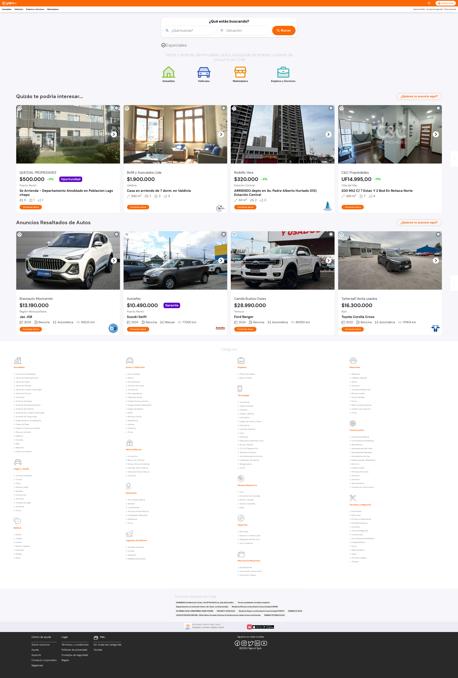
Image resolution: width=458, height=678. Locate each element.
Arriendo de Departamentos (28, 405)
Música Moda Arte (247, 485)
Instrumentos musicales (250, 496)
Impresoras (245, 425)
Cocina (19, 479)
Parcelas (19, 440)
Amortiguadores (135, 393)
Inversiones (356, 511)
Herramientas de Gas (361, 456)
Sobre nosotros (40, 644)
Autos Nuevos (134, 382)
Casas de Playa (22, 424)
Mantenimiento (358, 483)
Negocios (20, 447)
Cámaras (243, 410)
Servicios (355, 475)
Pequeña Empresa (359, 523)
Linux (242, 433)
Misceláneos (357, 444)
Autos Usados (134, 374)
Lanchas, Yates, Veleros (138, 468)
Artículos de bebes (136, 547)
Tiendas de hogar (23, 502)
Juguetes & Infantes (136, 540)
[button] (114, 134)
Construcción (357, 430)
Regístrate (37, 665)
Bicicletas (244, 531)
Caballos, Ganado (359, 378)
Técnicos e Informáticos (138, 511)
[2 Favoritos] (19, 108)
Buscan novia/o (358, 393)
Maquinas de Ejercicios (250, 539)
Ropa (18, 558)
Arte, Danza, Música (136, 499)
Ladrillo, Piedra (358, 468)
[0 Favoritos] (127, 108)
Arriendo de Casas (24, 401)
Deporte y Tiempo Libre (250, 535)
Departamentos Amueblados (28, 420)
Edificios (19, 436)
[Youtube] (264, 643)
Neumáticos (133, 420)
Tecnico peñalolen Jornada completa (253, 602)
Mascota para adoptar (362, 405)
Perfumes (20, 550)
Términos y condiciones (75, 644)
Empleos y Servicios (35, 9)
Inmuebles (6, 9)
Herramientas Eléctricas (362, 448)
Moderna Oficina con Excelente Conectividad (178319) (255, 607)
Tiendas (97, 649)
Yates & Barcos (134, 449)
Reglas (65, 660)
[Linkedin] (257, 643)
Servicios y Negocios (360, 504)
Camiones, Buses (135, 397)
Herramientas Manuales (362, 452)
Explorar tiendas (419, 9)
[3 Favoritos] (127, 234)
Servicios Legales (359, 558)
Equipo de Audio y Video (250, 421)
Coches (131, 551)
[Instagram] (244, 643)
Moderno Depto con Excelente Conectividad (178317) (261, 611)
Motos (130, 378)
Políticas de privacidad (74, 649)
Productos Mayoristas (361, 519)
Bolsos (18, 534)
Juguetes (132, 555)
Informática (245, 417)
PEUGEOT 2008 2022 (226, 611)
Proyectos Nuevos (24, 451)
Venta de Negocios (360, 530)
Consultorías (357, 534)
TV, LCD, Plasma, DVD (249, 448)
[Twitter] (250, 643)
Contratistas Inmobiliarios (363, 440)
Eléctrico (355, 464)
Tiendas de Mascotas (361, 389)
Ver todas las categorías (107, 644)
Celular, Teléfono (247, 413)
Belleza (17, 527)
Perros (354, 401)
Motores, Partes (135, 416)
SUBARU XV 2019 (295, 611)
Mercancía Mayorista (249, 560)
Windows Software (248, 452)
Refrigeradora (246, 464)
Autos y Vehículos (135, 367)
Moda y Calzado (23, 546)
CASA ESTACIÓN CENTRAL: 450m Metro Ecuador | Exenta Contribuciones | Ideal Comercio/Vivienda (218, 615)
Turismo (355, 561)
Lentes (19, 542)
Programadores (358, 542)
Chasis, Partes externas (138, 401)
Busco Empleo (246, 378)
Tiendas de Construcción (363, 487)
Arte (242, 492)
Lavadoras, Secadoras (249, 460)
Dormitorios (21, 495)
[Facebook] (237, 643)
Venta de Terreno (23, 393)
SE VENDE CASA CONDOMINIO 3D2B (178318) (194, 611)
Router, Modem (246, 444)
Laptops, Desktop (247, 429)
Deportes (242, 524)
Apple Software (246, 406)
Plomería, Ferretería (360, 472)
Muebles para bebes (137, 558)
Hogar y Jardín (21, 468)
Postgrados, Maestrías (137, 515)
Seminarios (132, 519)
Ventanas (20, 506)
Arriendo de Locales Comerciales (30, 413)
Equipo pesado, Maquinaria (139, 405)
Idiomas (131, 503)
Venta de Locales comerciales (29, 389)
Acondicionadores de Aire (251, 456)
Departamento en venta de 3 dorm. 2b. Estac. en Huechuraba (202, 607)
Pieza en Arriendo (23, 432)
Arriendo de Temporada (26, 416)
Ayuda (35, 649)
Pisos (18, 483)
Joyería (19, 538)
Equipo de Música (135, 409)
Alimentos (356, 374)
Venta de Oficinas (23, 385)
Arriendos (20, 397)
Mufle (130, 413)
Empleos (242, 367)
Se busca (20, 499)
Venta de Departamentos (27, 378)
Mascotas (355, 367)
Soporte (36, 655)
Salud (354, 554)
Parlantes (244, 437)
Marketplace (53, 9)
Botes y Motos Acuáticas (139, 464)
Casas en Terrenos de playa (28, 428)
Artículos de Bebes (24, 475)
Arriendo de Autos (136, 385)
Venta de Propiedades (25, 374)
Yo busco (132, 475)
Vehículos (18, 9)
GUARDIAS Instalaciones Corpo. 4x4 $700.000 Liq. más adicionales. (205, 602)
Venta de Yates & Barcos (139, 472)
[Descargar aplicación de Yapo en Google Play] (268, 627)
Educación (131, 493)
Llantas (131, 424)
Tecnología (243, 395)
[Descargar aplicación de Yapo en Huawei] (249, 627)
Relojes (19, 554)
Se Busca (132, 428)
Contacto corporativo (44, 660)
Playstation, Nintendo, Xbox (252, 440)
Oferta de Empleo (247, 374)
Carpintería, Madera (360, 437)
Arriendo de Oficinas (25, 409)
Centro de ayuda (450, 9)
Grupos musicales (247, 503)
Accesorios (133, 389)
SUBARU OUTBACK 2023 (274, 615)
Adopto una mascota (361, 409)
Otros (18, 510)
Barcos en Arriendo (136, 460)
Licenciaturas (133, 507)
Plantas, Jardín (22, 487)
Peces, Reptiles (358, 397)
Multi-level (356, 515)
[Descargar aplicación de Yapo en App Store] (257, 627)
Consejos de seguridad (434, 9)
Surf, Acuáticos (246, 543)
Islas (17, 443)
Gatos (354, 382)
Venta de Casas (23, 382)
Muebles (19, 491)
